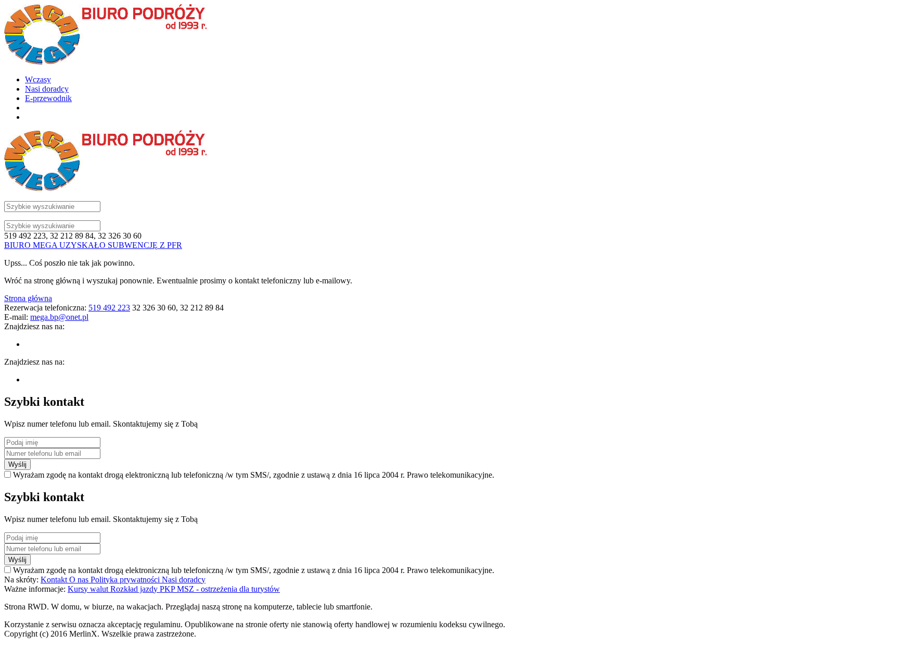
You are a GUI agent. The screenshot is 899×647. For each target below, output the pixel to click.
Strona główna (28, 298)
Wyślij (17, 464)
